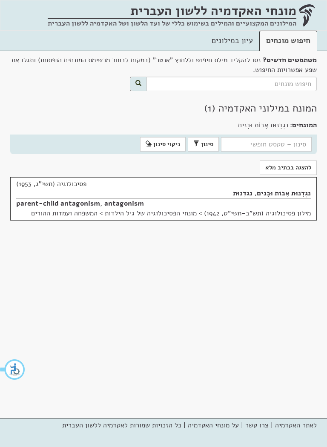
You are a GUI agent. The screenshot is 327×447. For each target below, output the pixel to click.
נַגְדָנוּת (242, 193)
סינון (206, 144)
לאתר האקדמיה (296, 425)
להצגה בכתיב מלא (288, 167)
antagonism (124, 203)
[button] (13, 369)
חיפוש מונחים (288, 40)
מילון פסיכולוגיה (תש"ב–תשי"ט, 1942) (257, 213)
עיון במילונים (232, 40)
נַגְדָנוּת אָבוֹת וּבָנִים (284, 193)
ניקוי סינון (166, 144)
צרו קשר (257, 425)
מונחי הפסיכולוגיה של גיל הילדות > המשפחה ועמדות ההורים (114, 213)
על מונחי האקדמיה (213, 425)
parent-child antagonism (58, 203)
